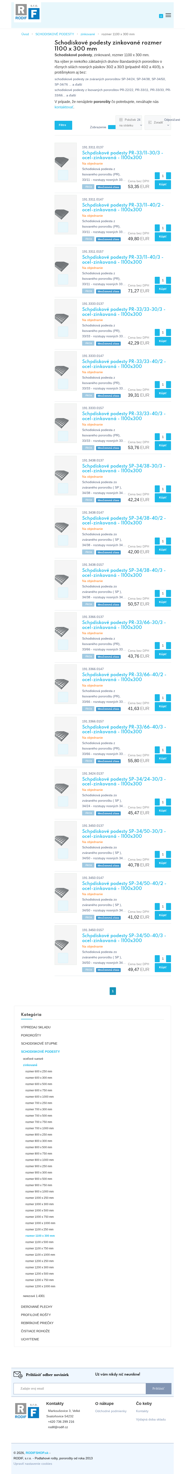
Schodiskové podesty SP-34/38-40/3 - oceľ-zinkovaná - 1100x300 (124, 573)
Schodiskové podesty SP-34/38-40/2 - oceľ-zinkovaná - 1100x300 (124, 521)
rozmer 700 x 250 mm (38, 1103)
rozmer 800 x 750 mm (38, 1153)
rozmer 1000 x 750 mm (39, 1216)
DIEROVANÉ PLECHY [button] (36, 1307)
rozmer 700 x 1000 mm (39, 1128)
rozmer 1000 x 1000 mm (40, 1223)
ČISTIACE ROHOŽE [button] (35, 1331)
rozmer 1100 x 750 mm (39, 1248)
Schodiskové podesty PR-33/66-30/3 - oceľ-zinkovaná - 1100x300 (124, 625)
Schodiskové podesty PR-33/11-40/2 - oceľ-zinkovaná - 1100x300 (123, 208)
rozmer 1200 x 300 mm (39, 1267)
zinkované (88, 34)
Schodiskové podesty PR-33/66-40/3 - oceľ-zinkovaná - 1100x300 (124, 730)
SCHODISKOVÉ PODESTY (54, 34)
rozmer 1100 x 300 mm (118, 34)
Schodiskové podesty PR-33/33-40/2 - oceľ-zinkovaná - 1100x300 (124, 364)
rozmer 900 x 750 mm (38, 1185)
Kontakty (142, 1411)
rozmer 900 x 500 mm (38, 1179)
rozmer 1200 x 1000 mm (40, 1286)
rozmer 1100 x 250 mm (39, 1229)
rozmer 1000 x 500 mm (39, 1210)
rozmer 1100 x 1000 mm (40, 1254)
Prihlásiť (159, 1388)
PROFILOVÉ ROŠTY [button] (36, 1315)
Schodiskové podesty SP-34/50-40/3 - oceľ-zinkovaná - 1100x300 (124, 938)
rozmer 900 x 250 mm (38, 1166)
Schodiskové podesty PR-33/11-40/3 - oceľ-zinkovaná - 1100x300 (123, 260)
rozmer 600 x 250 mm (38, 1071)
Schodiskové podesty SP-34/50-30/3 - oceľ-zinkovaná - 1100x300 (124, 834)
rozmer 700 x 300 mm (38, 1109)
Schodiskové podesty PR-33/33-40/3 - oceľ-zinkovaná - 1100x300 (124, 416)
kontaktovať (64, 107)
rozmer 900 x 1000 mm (39, 1191)
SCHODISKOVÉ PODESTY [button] (40, 1051)
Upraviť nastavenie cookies (33, 1463)
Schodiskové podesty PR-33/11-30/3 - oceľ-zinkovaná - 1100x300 (122, 156)
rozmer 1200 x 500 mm (39, 1273)
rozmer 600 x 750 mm (38, 1090)
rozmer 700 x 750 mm (38, 1122)
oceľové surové (33, 1058)
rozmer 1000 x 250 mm (39, 1197)
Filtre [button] (62, 125)
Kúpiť (163, 184)
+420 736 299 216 (61, 1421)
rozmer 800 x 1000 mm (39, 1160)
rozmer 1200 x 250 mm (39, 1261)
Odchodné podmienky (111, 1411)
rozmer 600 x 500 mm (38, 1084)
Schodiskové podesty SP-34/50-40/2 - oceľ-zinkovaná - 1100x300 (124, 886)
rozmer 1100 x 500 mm (39, 1242)
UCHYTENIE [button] (30, 1339)
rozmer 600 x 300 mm (38, 1077)
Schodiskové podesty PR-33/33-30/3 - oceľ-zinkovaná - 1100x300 (124, 312)
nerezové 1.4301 (34, 1296)
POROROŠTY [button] (31, 1035)
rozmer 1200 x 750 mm (39, 1280)
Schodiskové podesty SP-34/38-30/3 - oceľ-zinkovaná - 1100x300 (124, 469)
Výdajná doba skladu (151, 1419)
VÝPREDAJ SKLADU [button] (36, 1027)
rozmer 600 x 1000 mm (39, 1096)
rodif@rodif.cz (58, 1427)
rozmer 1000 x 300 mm (39, 1204)
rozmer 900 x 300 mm (38, 1172)
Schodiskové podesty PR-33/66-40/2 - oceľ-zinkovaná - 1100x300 (124, 677)
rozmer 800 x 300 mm (38, 1141)
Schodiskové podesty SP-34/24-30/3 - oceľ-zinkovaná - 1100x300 (124, 782)
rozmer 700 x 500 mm (38, 1115)
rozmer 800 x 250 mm (38, 1134)
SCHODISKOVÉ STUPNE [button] (39, 1043)
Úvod (25, 34)
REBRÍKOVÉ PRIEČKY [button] (37, 1323)
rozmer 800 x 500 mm (38, 1147)
